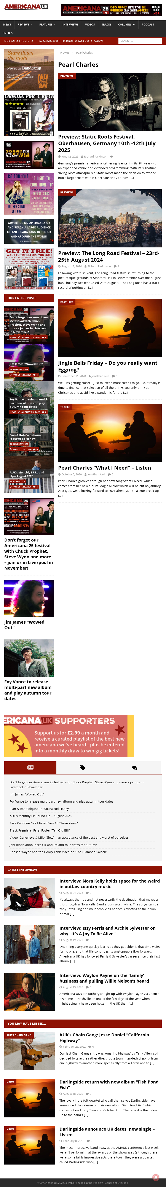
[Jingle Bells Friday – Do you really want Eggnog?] (110, 328)
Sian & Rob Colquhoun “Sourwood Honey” (25, 437)
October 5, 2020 (72, 474)
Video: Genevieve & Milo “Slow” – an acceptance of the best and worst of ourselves (69, 837)
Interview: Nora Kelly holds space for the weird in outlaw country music (109, 883)
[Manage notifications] (155, 1177)
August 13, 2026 (73, 987)
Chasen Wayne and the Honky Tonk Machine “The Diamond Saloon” (58, 852)
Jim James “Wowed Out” (26, 364)
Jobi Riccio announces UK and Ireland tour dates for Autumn (53, 845)
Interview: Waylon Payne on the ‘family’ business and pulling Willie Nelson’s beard (104, 978)
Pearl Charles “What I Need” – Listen (104, 467)
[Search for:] (140, 40)
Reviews (23, 24)
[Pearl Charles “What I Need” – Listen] (110, 433)
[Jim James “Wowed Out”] (29, 598)
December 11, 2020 (74, 376)
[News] (29, 1098)
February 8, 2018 (73, 1141)
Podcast (148, 24)
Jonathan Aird (100, 376)
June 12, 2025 (70, 156)
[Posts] (30, 767)
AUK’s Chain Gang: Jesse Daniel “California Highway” (104, 1037)
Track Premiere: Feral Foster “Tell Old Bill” (40, 830)
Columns (125, 24)
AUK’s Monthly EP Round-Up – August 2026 (27, 474)
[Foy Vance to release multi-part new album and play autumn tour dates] (29, 658)
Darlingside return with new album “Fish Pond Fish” (109, 1084)
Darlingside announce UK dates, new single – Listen (107, 1132)
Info (6, 33)
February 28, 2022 (74, 1046)
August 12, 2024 (72, 266)
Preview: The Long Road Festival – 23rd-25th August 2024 (109, 256)
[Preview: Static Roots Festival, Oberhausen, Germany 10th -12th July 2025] (110, 102)
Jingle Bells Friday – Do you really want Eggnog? (107, 366)
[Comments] (135, 767)
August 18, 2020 (73, 1094)
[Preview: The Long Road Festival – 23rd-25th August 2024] (110, 218)
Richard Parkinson (95, 156)
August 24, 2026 (73, 893)
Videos (90, 24)
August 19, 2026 (73, 940)
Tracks (107, 24)
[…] (131, 178)
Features (45, 24)
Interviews (70, 24)
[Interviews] (29, 897)
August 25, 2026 (30, 337)
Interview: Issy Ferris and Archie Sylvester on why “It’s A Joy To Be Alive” (107, 931)
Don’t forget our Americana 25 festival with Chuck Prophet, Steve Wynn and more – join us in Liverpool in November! (29, 324)
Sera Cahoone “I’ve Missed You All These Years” (44, 823)
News (7, 24)
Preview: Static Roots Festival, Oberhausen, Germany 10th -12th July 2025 (107, 143)
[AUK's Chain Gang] (29, 1051)
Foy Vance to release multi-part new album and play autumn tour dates (29, 403)
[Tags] (82, 767)
